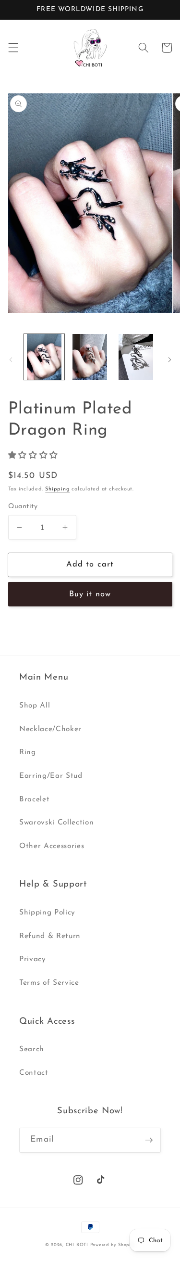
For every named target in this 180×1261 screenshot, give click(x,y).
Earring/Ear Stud (51, 776)
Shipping (57, 489)
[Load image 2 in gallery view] (90, 357)
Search (31, 1049)
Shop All (34, 705)
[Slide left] (10, 359)
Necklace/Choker (50, 729)
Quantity (23, 506)
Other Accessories (51, 846)
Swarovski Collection (56, 822)
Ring (27, 752)
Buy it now (90, 594)
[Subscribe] (148, 1140)
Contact (33, 1073)
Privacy (32, 959)
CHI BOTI (77, 1245)
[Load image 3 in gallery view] (135, 357)
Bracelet (34, 799)
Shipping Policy (47, 912)
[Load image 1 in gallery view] (44, 357)
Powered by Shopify (112, 1245)
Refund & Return (50, 936)
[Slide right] (169, 359)
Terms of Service (49, 983)
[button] (12, 47)
